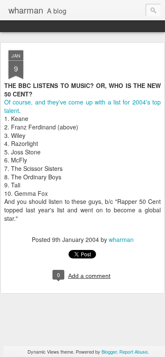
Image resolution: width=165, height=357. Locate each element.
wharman (121, 239)
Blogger (109, 351)
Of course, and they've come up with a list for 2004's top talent (82, 106)
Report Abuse (133, 351)
